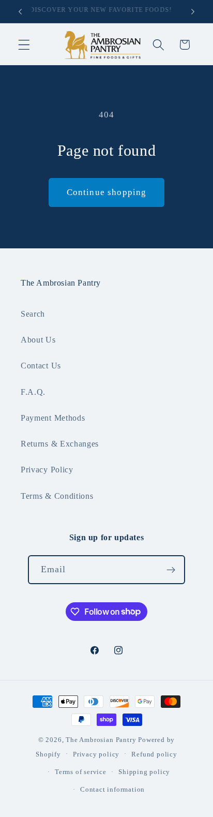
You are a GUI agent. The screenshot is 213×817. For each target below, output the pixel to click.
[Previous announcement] (20, 11)
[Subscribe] (171, 569)
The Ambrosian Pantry (101, 740)
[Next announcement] (192, 11)
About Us (38, 339)
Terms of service (80, 772)
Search (33, 313)
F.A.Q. (33, 392)
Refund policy (154, 754)
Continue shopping (107, 192)
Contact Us (41, 365)
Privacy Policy (47, 469)
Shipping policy (144, 772)
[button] (24, 45)
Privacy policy (96, 754)
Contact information (112, 789)
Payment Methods (53, 417)
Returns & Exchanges (60, 443)
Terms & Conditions (57, 496)
